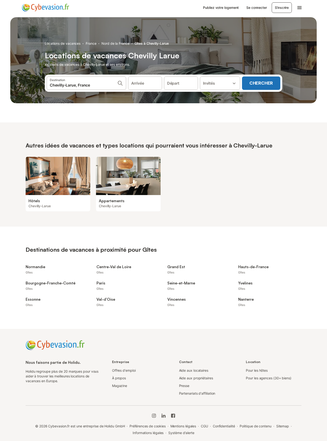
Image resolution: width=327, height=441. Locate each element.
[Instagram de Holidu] (154, 415)
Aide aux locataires (193, 370)
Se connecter (256, 7)
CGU (204, 426)
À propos (119, 378)
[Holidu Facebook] (173, 415)
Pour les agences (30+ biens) (268, 378)
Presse (184, 386)
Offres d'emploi (124, 370)
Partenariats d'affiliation (197, 393)
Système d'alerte (181, 433)
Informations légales (148, 433)
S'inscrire (282, 7)
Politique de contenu (255, 426)
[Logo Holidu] (45, 7)
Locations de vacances (62, 43)
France (91, 43)
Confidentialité (224, 426)
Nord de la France (115, 43)
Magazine (119, 386)
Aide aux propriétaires (196, 378)
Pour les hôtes (257, 370)
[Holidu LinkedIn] (163, 415)
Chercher (261, 83)
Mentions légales (183, 426)
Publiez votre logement (221, 7)
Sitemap (282, 426)
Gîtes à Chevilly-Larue (152, 43)
